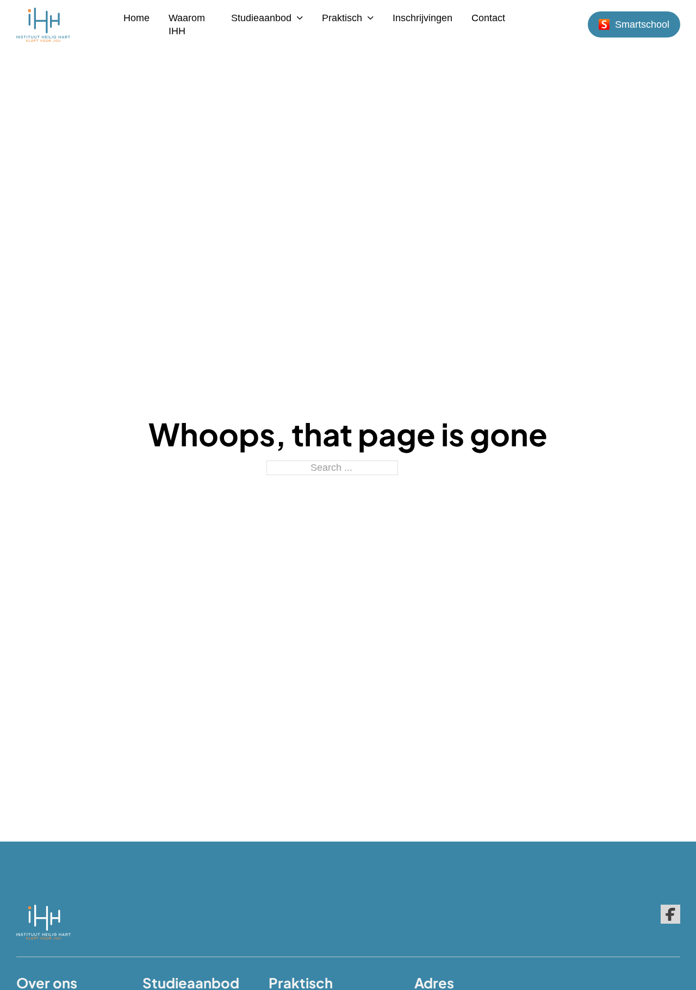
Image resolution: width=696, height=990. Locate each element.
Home (136, 18)
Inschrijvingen (422, 18)
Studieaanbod (261, 18)
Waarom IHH (187, 25)
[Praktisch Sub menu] (371, 18)
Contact (488, 18)
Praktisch (342, 18)
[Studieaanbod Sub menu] (300, 18)
